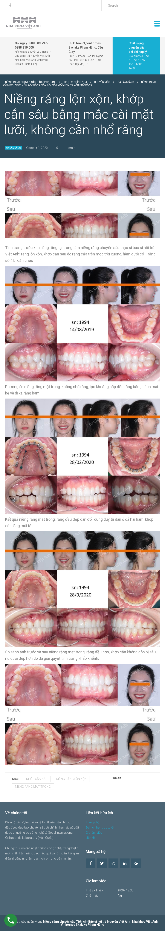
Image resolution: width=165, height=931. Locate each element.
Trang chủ (92, 822)
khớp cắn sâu (36, 779)
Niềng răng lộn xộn (71, 779)
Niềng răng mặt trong (33, 786)
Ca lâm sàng (13, 148)
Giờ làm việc (94, 832)
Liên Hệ (90, 837)
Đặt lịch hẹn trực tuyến (100, 827)
